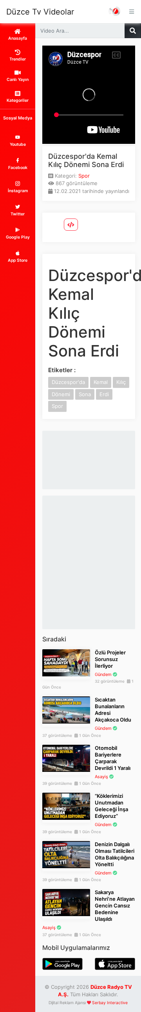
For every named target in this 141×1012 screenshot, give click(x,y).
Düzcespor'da (68, 382)
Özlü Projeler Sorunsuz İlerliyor (110, 659)
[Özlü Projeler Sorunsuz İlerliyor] (66, 662)
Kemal (101, 382)
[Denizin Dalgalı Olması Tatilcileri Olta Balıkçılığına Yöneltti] (66, 854)
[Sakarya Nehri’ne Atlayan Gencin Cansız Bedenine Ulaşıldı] (66, 902)
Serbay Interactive (110, 1002)
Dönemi (61, 394)
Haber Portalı (115, 11)
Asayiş (101, 776)
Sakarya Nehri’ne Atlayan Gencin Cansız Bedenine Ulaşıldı (115, 905)
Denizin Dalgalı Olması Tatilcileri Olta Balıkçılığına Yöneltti (114, 854)
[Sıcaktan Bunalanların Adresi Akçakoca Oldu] (66, 709)
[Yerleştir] (71, 225)
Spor (84, 176)
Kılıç (121, 382)
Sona (85, 394)
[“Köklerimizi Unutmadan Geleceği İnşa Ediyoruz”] (66, 806)
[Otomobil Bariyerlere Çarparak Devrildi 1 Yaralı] (66, 758)
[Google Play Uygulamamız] (62, 963)
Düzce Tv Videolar (40, 12)
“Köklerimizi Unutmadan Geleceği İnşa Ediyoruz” (111, 806)
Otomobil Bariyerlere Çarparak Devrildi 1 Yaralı (112, 758)
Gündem (103, 674)
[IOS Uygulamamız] (115, 963)
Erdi (104, 394)
